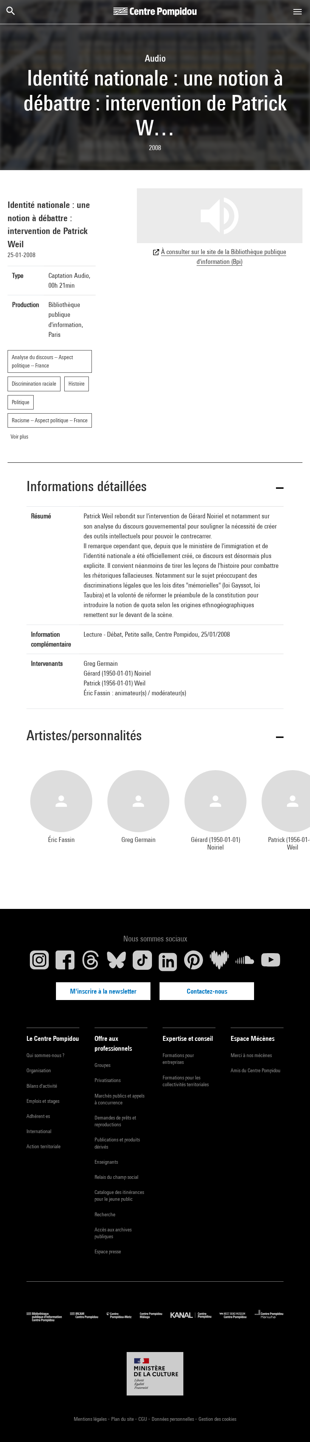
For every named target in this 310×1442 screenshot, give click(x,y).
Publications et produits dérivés (117, 1143)
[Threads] (91, 961)
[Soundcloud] (245, 961)
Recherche (105, 1214)
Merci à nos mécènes (251, 1055)
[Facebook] (65, 961)
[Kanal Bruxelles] (194, 1319)
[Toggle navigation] (297, 11)
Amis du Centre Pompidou (256, 1070)
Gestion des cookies (217, 1419)
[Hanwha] (269, 1319)
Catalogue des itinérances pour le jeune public (119, 1195)
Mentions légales (91, 1419)
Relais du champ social (116, 1177)
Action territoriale (43, 1146)
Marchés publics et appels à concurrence (119, 1099)
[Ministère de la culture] (155, 1374)
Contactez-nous (207, 991)
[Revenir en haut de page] (292, 1424)
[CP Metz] (123, 1319)
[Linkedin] (168, 961)
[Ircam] (88, 1319)
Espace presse (108, 1251)
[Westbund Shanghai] (237, 1319)
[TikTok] (142, 961)
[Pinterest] (193, 961)
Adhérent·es (38, 1116)
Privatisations (108, 1080)
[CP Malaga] (155, 1319)
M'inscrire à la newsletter (103, 991)
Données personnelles (173, 1419)
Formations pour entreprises (178, 1058)
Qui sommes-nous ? (45, 1055)
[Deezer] (219, 961)
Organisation (38, 1070)
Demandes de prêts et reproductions (115, 1121)
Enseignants (106, 1162)
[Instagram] (39, 961)
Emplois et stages (42, 1101)
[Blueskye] (116, 961)
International (38, 1131)
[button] (155, 487)
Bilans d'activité (41, 1086)
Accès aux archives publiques (113, 1232)
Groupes (102, 1065)
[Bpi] (48, 1319)
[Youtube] (271, 961)
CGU (143, 1419)
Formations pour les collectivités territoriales (186, 1081)
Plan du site (123, 1419)
